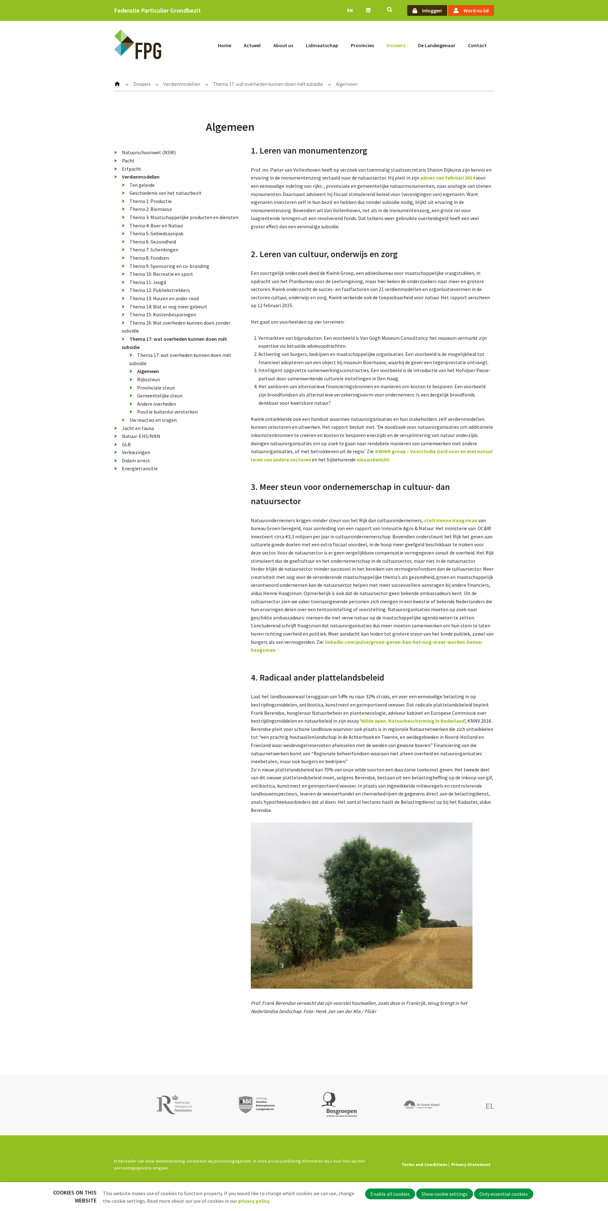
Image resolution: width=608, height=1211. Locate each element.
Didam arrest (136, 460)
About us (283, 45)
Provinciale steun (156, 387)
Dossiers (396, 45)
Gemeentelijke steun (159, 395)
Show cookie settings (444, 1194)
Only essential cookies (503, 1194)
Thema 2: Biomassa (151, 209)
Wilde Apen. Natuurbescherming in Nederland (413, 721)
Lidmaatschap (322, 45)
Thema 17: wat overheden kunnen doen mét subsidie (268, 84)
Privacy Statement (471, 1164)
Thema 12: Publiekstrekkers (160, 290)
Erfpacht (131, 169)
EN (350, 10)
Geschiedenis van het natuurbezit (166, 193)
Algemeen (148, 371)
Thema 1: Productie (151, 201)
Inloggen (432, 10)
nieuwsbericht (373, 459)
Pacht (128, 160)
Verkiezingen (136, 452)
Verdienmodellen (181, 84)
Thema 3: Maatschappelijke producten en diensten (184, 217)
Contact (477, 45)
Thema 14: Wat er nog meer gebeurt (168, 306)
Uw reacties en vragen (153, 420)
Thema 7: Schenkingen (154, 249)
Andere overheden (156, 404)
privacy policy (253, 1201)
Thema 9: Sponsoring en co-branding (169, 266)
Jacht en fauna (138, 428)
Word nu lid (476, 10)
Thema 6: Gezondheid (153, 241)
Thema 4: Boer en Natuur (156, 225)
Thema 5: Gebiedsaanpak (156, 233)
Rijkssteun (148, 379)
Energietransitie (140, 468)
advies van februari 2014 (447, 177)
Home (224, 45)
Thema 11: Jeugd (148, 282)
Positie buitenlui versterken (167, 412)
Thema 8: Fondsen (149, 258)
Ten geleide (142, 185)
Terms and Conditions (424, 1164)
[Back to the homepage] (138, 45)
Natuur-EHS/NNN (141, 436)
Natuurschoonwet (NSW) (149, 152)
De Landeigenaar (436, 45)
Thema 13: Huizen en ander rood (164, 298)
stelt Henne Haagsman (450, 520)
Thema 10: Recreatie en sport (161, 274)
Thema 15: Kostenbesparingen (163, 314)
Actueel (252, 45)
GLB (126, 444)
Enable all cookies (390, 1194)
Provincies (362, 45)
